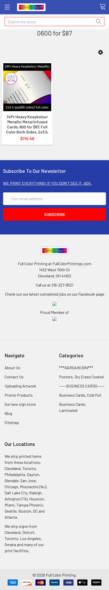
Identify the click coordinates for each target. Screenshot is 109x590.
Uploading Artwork (20, 385)
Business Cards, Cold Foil (80, 395)
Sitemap (12, 422)
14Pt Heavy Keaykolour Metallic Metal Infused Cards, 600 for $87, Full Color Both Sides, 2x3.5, (27, 124)
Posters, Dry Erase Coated (81, 376)
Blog (8, 413)
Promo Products (19, 395)
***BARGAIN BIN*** (76, 367)
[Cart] (104, 7)
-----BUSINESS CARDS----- (81, 385)
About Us (12, 367)
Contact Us (14, 376)
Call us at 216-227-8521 (54, 284)
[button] (100, 52)
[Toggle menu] (7, 7)
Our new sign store (20, 404)
